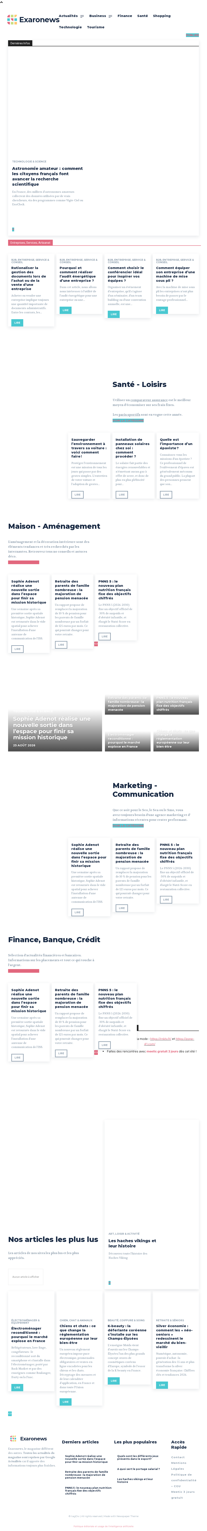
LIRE (17, 649)
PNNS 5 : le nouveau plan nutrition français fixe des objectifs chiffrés (114, 590)
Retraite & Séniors (170, 1320)
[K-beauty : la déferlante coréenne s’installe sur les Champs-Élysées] (128, 1302)
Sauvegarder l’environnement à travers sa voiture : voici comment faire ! (89, 448)
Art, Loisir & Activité (124, 1234)
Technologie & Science (29, 161)
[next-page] (13, 229)
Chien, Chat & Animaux (76, 1320)
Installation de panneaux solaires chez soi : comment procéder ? (133, 448)
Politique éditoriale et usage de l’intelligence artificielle (104, 1526)
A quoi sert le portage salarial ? (138, 1469)
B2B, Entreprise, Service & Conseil (30, 261)
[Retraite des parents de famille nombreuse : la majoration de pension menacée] (128, 698)
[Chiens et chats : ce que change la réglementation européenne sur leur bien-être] (176, 734)
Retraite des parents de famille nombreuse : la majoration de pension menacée (72, 590)
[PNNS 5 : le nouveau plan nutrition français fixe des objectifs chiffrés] (176, 698)
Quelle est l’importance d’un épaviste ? (176, 444)
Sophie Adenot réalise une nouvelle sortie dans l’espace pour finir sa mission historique (28, 592)
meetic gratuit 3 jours (162, 1051)
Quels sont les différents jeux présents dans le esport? (137, 1457)
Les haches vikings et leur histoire (132, 1243)
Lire (17, 322)
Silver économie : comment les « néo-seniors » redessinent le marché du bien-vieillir (174, 1336)
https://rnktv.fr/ (160, 1039)
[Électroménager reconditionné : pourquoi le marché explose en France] (128, 734)
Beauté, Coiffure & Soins (126, 1320)
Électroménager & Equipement (25, 1321)
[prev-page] (12, 229)
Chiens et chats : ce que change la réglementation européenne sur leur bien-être (79, 1334)
